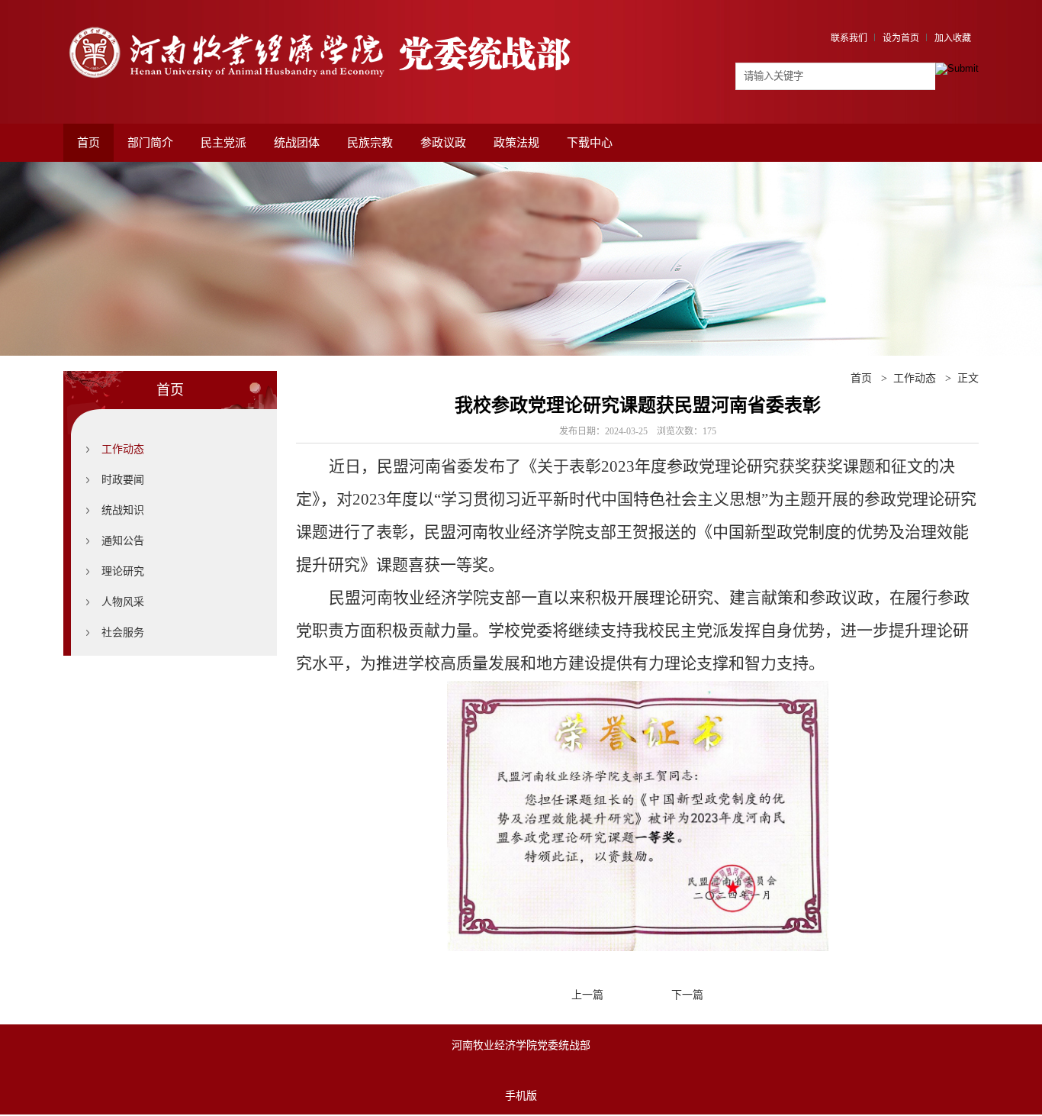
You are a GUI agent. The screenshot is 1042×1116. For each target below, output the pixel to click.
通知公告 (122, 541)
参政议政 (443, 143)
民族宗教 (370, 143)
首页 (88, 143)
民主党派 (223, 143)
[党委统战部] (330, 21)
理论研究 (122, 571)
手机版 (521, 1095)
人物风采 (122, 602)
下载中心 (590, 143)
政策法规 (516, 143)
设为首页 (901, 38)
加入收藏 (952, 38)
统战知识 (122, 510)
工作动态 (122, 449)
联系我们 (849, 38)
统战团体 (297, 143)
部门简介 (150, 143)
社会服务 (122, 632)
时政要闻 (122, 479)
